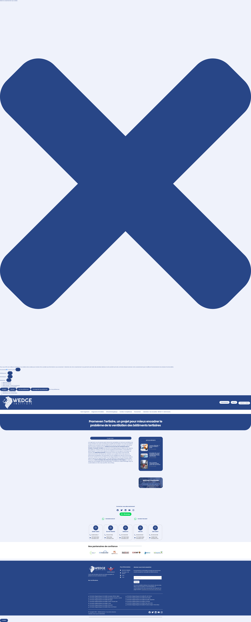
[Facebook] (118, 510)
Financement (137, 412)
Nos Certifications (93, 580)
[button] (125, 184)
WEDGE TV (160, 412)
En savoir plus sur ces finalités (10, 387)
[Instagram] (133, 510)
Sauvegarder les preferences (40, 389)
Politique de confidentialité (9, 391)
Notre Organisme (85, 412)
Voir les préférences (24, 389)
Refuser (12, 389)
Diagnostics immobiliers (98, 412)
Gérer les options (7, 382)
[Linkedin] (125, 510)
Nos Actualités (153, 412)
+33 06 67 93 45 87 (142, 519)
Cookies (4, 620)
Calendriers (146, 412)
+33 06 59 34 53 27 (110, 519)
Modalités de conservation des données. (151, 589)
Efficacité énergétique (111, 412)
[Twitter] (122, 510)
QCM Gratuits (166, 412)
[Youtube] (129, 510)
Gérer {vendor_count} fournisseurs (11, 385)
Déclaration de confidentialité (10, 393)
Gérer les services (7, 384)
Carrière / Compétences (126, 412)
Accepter (4, 389)
